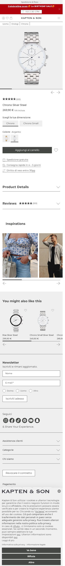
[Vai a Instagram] (5, 420)
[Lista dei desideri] (7, 18)
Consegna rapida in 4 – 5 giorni (24, 165)
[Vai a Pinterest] (24, 420)
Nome (8, 373)
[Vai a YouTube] (30, 420)
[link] (15, 323)
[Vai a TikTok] (18, 420)
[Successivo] (58, 92)
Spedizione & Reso (29, 2)
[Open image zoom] (31, 57)
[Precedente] (52, 92)
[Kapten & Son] (31, 18)
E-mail (8, 382)
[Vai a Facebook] (12, 420)
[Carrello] (11, 18)
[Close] (59, 9)
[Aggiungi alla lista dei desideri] (56, 150)
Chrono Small (30, 123)
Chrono (10, 123)
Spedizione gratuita (17, 159)
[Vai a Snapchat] (37, 420)
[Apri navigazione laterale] (59, 18)
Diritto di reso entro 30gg (21, 170)
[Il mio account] (3, 18)
